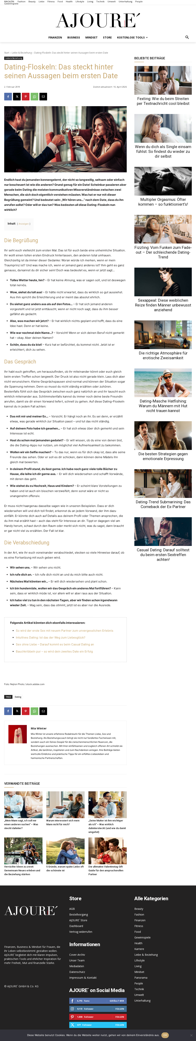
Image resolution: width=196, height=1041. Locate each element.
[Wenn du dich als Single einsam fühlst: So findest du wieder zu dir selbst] (163, 128)
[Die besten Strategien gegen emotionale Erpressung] (163, 435)
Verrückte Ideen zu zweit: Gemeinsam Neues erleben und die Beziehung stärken (22, 870)
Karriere (139, 949)
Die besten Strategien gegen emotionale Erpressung (163, 456)
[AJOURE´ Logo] (98, 20)
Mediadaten (76, 966)
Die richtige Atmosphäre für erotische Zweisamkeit (163, 355)
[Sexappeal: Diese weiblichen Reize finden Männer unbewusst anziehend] (163, 282)
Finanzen (139, 920)
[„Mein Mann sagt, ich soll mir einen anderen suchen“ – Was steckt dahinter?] (23, 804)
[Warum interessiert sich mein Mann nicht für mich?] (65, 804)
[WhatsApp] (34, 96)
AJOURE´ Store (78, 920)
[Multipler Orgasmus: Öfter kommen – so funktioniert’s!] (163, 181)
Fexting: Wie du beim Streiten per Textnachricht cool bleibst (163, 101)
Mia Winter (39, 728)
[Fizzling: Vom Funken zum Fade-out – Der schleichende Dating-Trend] (163, 229)
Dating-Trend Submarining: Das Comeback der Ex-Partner (163, 504)
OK (165, 1035)
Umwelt (139, 995)
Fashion (139, 914)
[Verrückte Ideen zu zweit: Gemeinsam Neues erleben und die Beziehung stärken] (23, 850)
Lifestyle (139, 960)
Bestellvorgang (78, 914)
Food (137, 931)
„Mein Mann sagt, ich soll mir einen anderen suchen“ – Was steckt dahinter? (21, 824)
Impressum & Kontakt (83, 977)
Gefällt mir (117, 1000)
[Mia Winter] (17, 743)
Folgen (119, 1008)
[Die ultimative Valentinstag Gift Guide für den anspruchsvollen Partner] (107, 850)
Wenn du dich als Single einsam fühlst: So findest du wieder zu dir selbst (163, 151)
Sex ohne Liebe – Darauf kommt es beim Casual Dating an (55, 644)
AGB (72, 909)
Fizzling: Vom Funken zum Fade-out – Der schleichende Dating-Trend (163, 252)
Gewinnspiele (142, 937)
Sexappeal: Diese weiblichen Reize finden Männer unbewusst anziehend (163, 305)
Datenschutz (77, 972)
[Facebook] (8, 96)
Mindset (139, 972)
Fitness (138, 926)
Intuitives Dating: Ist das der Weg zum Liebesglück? (50, 637)
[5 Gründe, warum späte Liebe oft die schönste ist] (65, 850)
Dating (18, 696)
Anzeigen (24, 223)
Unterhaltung (142, 1000)
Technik (139, 989)
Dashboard (76, 926)
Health (138, 943)
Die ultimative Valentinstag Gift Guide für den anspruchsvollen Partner (105, 870)
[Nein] (191, 1035)
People (138, 983)
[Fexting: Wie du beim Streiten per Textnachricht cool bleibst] (163, 80)
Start (6, 52)
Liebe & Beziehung (22, 52)
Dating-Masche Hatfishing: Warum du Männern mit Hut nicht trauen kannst (163, 406)
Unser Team (77, 960)
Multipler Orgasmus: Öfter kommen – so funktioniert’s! (163, 202)
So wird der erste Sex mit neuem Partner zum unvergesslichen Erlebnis (64, 630)
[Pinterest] (25, 96)
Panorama (140, 977)
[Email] (43, 96)
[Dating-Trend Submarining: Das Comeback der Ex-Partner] (163, 483)
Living (137, 966)
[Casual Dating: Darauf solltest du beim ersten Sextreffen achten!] (163, 531)
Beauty (138, 909)
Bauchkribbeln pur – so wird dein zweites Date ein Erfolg (54, 651)
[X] (17, 96)
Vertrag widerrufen (80, 931)
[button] (187, 37)
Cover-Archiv (77, 954)
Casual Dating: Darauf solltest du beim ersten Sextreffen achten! (163, 555)
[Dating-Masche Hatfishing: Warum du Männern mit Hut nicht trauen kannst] (163, 382)
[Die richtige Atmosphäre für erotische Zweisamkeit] (163, 334)
